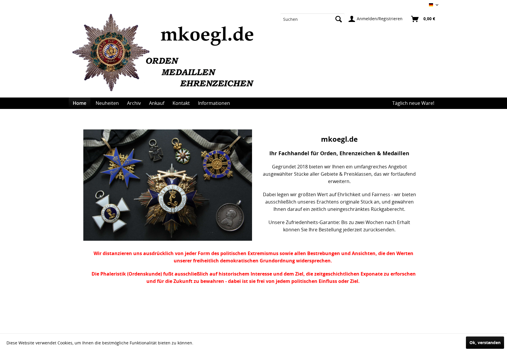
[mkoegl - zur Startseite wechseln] (166, 55)
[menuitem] (312, 19)
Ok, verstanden (485, 342)
